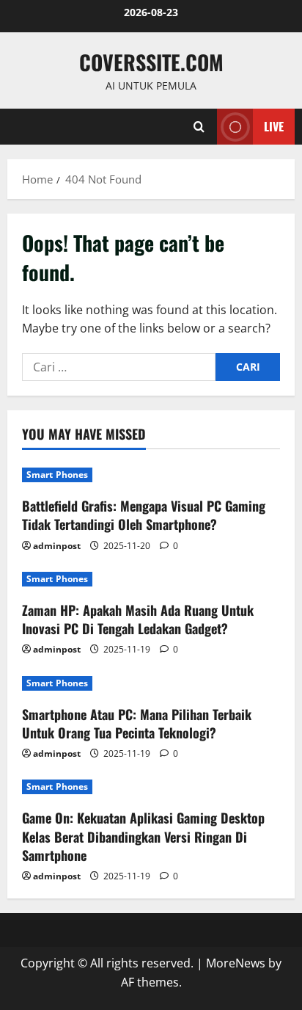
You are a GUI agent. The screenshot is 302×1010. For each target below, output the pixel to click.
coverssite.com (151, 62)
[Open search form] (199, 126)
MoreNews (235, 963)
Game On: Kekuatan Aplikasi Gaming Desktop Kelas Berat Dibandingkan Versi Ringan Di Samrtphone (143, 836)
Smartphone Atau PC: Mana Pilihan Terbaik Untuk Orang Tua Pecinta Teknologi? (136, 723)
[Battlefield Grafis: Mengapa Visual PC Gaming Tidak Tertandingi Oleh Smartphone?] (151, 475)
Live (274, 126)
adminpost (57, 545)
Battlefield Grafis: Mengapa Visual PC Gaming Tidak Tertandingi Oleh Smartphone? (143, 515)
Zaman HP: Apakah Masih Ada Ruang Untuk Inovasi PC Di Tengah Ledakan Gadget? (138, 619)
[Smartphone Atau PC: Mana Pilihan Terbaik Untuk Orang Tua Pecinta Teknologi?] (151, 683)
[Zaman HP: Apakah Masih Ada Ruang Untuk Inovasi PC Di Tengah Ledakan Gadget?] (151, 579)
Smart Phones (57, 474)
